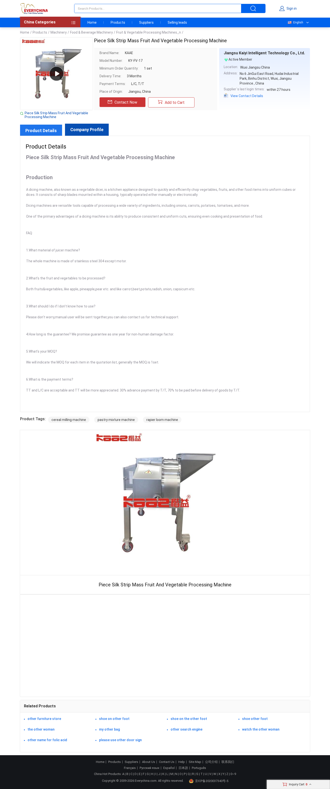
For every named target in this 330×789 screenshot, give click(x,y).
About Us (148, 762)
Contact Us (166, 762)
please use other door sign (120, 740)
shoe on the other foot (189, 719)
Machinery (58, 32)
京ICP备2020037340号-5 (211, 781)
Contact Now (126, 102)
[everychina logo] (34, 8)
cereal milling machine (68, 420)
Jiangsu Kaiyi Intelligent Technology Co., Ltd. (264, 53)
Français (130, 768)
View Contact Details (246, 96)
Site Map (195, 762)
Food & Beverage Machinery (91, 32)
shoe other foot (255, 719)
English (298, 22)
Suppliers (146, 22)
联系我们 (228, 762)
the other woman (41, 729)
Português (199, 768)
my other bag (109, 729)
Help (181, 762)
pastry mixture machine (116, 420)
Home (92, 22)
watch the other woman (261, 729)
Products (118, 22)
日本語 (183, 768)
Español (169, 768)
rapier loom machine (162, 420)
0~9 (233, 774)
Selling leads (177, 22)
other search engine (186, 729)
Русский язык (149, 768)
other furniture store (44, 719)
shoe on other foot (114, 719)
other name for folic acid (47, 740)
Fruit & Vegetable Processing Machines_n (148, 32)
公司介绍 (211, 762)
